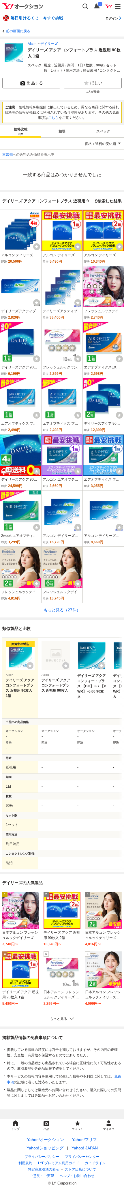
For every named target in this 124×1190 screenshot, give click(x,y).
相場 (62, 131)
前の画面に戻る (18, 31)
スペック (103, 131)
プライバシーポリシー (42, 1157)
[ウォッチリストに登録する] (30, 665)
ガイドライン (95, 1163)
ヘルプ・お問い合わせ (77, 1176)
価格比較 (21, 131)
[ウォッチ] (36, 246)
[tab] (20, 131)
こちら (53, 118)
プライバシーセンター (82, 1157)
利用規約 (25, 1163)
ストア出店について (80, 1169)
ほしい (96, 83)
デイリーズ (49, 44)
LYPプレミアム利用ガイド (58, 1163)
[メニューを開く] (118, 6)
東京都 (7, 154)
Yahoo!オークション (45, 1139)
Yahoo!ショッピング (45, 1148)
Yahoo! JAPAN (85, 1148)
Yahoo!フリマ (84, 1139)
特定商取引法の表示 (43, 1169)
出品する (35, 83)
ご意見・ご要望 (42, 1176)
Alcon (32, 44)
